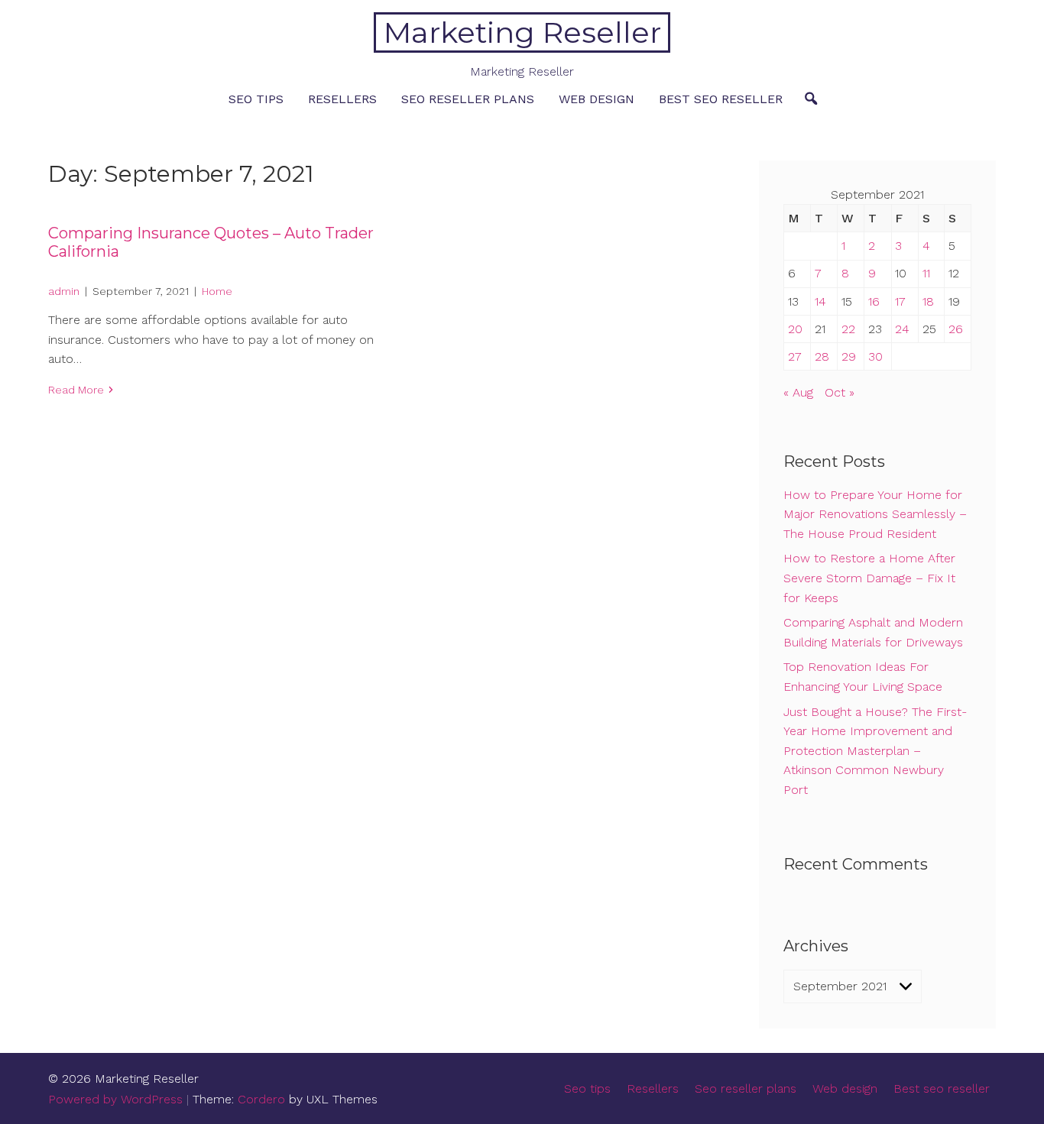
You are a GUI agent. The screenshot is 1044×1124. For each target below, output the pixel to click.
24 (902, 329)
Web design (596, 99)
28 (822, 356)
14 (820, 301)
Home (217, 291)
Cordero (261, 1099)
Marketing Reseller (522, 32)
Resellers (342, 99)
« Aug (798, 392)
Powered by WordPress (115, 1099)
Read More (76, 390)
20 (795, 329)
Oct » (839, 392)
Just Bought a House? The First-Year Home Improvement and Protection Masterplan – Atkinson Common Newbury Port (875, 751)
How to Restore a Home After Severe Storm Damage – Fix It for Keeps (869, 577)
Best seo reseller (721, 99)
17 (900, 301)
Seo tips (256, 99)
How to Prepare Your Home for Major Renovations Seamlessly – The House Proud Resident (875, 514)
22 (848, 329)
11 (926, 273)
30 (875, 356)
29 (848, 356)
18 (928, 301)
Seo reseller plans (467, 99)
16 (874, 301)
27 (795, 356)
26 (955, 329)
